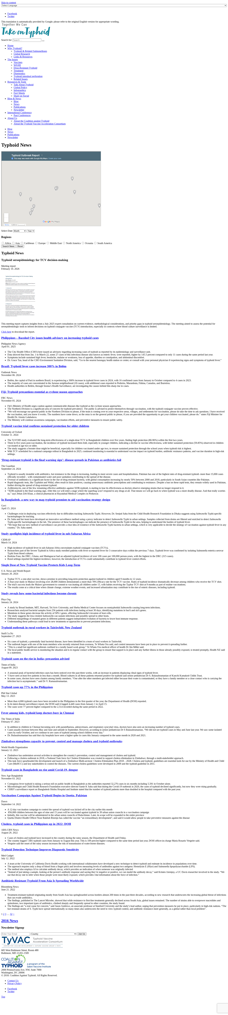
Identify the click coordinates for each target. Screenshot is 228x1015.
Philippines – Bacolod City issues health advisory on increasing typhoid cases (50, 337)
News (16, 104)
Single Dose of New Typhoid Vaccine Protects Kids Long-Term (40, 565)
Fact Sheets (19, 93)
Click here (6, 331)
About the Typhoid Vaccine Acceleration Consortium (40, 123)
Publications (20, 107)
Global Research (22, 54)
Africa (7, 243)
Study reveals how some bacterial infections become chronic (39, 593)
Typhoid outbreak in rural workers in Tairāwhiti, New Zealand (41, 627)
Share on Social (21, 95)
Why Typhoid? (14, 48)
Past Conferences (22, 115)
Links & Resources (23, 56)
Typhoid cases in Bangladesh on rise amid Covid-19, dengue (39, 769)
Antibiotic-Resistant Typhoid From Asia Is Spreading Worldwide (42, 880)
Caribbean (28, 243)
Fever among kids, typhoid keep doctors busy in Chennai (37, 712)
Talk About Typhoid (24, 84)
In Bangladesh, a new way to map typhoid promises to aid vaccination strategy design (55, 499)
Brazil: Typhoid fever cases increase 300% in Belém (33, 366)
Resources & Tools (16, 82)
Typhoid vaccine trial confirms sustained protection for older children (45, 426)
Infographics (20, 90)
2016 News (9, 921)
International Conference (19, 112)
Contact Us (12, 980)
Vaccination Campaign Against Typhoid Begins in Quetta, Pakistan (44, 795)
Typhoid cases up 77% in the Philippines (27, 687)
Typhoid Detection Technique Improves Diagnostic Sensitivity (40, 849)
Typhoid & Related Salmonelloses (30, 51)
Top (3, 996)
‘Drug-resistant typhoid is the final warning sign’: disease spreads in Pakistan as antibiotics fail (61, 460)
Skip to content (8, 2)
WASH (17, 65)
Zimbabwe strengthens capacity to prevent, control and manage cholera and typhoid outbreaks (61, 741)
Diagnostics (19, 73)
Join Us (81, 934)
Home (10, 45)
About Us (12, 118)
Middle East (55, 243)
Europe (42, 243)
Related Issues (21, 79)
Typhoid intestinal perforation (28, 76)
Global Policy (20, 87)
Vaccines (18, 62)
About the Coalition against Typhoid (31, 121)
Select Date (6, 230)
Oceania (88, 243)
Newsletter (19, 109)
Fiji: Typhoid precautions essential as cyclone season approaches (42, 391)
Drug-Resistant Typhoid (25, 68)
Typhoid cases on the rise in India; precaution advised (35, 658)
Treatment (18, 70)
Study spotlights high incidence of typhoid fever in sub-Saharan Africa (46, 533)
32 (11, 914)
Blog (16, 101)
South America (104, 243)
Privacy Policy (14, 983)
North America (73, 243)
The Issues (12, 59)
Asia (17, 243)
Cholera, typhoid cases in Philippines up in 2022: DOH (36, 824)
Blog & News (14, 98)
